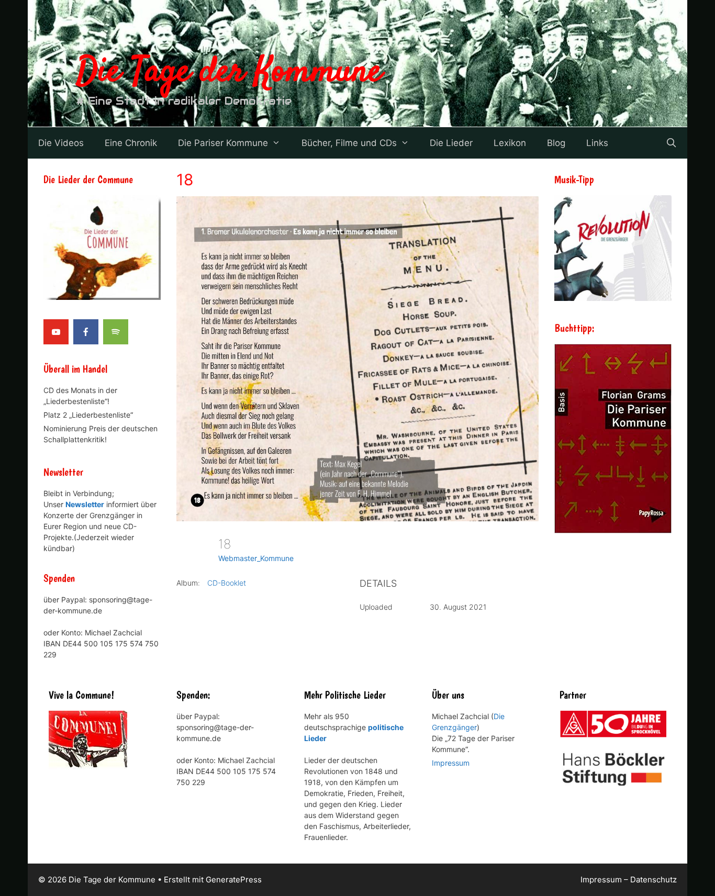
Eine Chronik (131, 143)
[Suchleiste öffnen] (671, 143)
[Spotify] (115, 331)
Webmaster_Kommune (256, 558)
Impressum (451, 762)
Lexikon (510, 143)
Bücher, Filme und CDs (349, 143)
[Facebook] (85, 331)
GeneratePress (234, 879)
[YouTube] (56, 331)
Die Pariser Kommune (223, 143)
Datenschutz (653, 879)
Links (597, 143)
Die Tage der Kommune (229, 72)
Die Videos (61, 143)
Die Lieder (451, 143)
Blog (556, 143)
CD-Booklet (226, 582)
